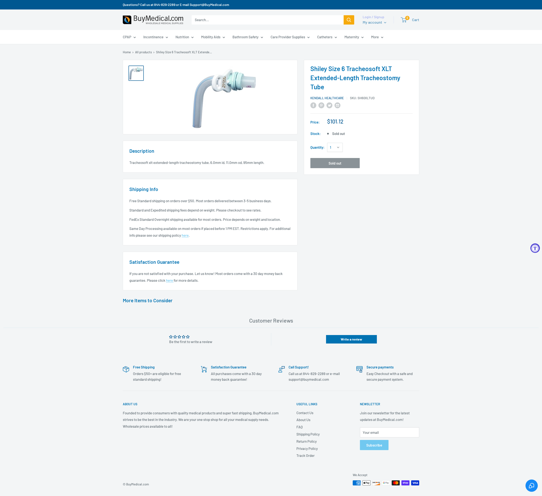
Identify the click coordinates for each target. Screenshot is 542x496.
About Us (303, 420)
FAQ (299, 427)
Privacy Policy (307, 448)
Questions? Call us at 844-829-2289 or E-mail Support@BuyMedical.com (176, 5)
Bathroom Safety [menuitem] (245, 37)
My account (373, 22)
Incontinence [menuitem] (153, 37)
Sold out (335, 163)
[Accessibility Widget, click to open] (535, 248)
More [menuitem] (375, 37)
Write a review (351, 339)
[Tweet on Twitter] (329, 105)
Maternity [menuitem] (351, 37)
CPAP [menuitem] (127, 37)
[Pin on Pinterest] (321, 105)
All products (143, 52)
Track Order (305, 455)
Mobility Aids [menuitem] (210, 37)
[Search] (349, 20)
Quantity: (317, 147)
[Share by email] (337, 105)
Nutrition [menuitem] (182, 37)
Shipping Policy (308, 434)
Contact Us (304, 413)
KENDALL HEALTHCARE (327, 98)
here (185, 235)
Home (127, 52)
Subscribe (374, 445)
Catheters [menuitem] (324, 37)
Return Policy (306, 441)
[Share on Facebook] (313, 105)
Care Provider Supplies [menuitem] (288, 37)
